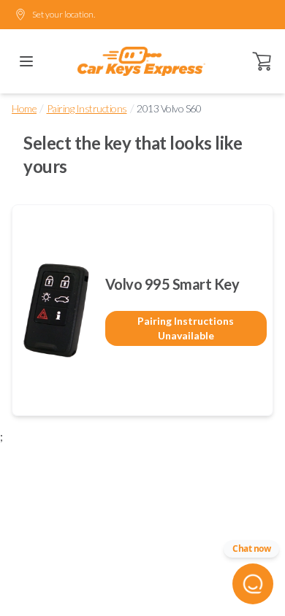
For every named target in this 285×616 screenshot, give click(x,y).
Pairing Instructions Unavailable (185, 328)
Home (24, 108)
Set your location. (63, 14)
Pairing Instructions (87, 108)
